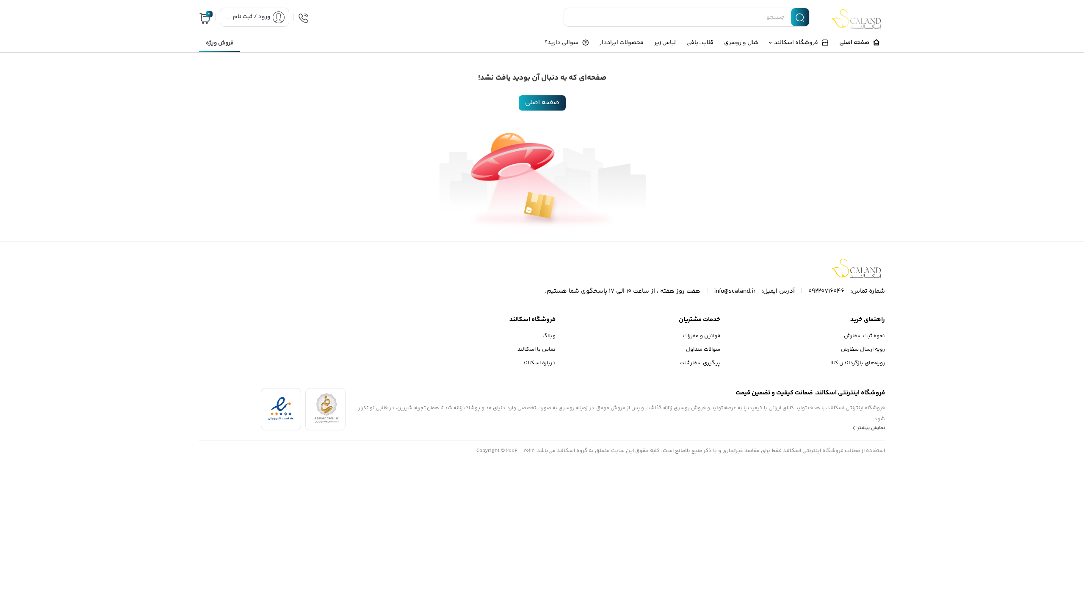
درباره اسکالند (539, 363)
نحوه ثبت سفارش (864, 336)
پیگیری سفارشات (700, 363)
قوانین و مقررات (701, 336)
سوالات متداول (703, 349)
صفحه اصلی (542, 102)
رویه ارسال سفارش (863, 349)
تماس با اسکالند (536, 349)
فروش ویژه (220, 43)
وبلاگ (549, 336)
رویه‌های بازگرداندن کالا (857, 363)
